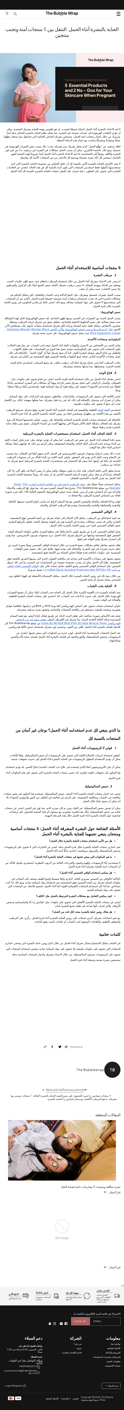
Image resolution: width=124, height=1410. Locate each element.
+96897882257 (27, 1366)
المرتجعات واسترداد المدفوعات (106, 1357)
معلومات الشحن (113, 1361)
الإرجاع (65, 1398)
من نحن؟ (78, 1344)
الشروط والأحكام (112, 1352)
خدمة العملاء (113, 1386)
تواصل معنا (115, 1344)
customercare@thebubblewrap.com (20, 1372)
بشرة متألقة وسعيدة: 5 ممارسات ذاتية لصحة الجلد (90, 1186)
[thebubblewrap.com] (62, 14)
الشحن (75, 1398)
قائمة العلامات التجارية (72, 1352)
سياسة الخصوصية (112, 1365)
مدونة (79, 1348)
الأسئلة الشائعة (113, 1348)
